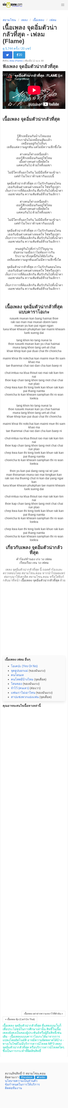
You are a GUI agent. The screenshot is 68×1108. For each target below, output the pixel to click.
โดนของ (16, 683)
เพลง (24, 20)
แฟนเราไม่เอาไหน (23, 692)
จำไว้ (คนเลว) (20, 688)
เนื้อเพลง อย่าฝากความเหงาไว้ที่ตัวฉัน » (43, 1013)
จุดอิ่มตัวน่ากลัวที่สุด (20, 183)
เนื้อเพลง (38, 20)
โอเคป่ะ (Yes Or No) (24, 666)
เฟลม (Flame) (16, 60)
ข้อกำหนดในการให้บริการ (22, 1084)
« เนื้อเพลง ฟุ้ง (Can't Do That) (20, 1019)
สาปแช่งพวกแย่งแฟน (25, 697)
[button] (63, 5)
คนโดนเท (17, 675)
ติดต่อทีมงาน (13, 1088)
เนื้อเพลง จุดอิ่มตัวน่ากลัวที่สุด (40, 580)
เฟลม (52, 20)
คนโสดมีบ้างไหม (22, 679)
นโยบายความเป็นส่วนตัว (21, 1080)
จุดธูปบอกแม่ (19, 670)
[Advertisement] (34, 618)
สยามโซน (9, 20)
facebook (27, 1077)
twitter (42, 1077)
